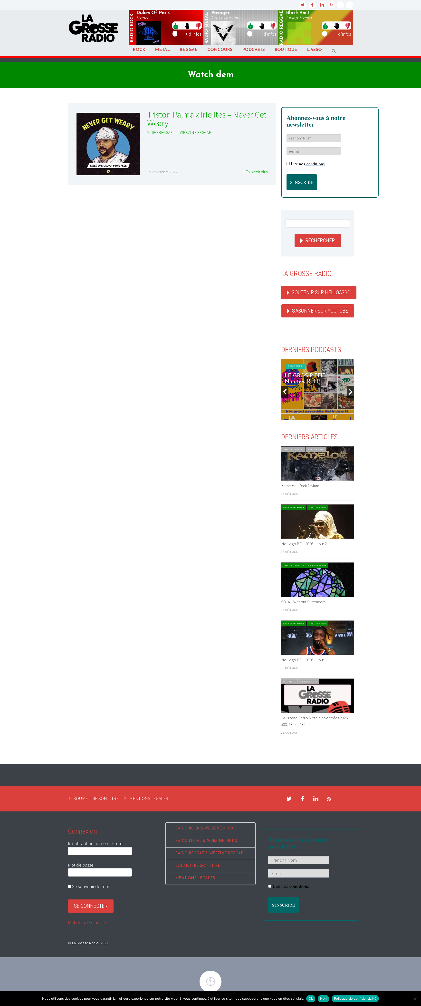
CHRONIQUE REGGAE (293, 565)
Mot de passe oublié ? (89, 922)
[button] (334, 51)
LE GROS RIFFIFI (295, 366)
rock (132, 28)
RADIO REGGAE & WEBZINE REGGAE (209, 853)
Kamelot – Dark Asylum (300, 485)
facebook (312, 5)
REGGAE (189, 50)
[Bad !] (198, 25)
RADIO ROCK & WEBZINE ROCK (204, 828)
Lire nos (308, 164)
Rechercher (320, 240)
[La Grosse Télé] (340, 5)
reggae (281, 27)
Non (323, 998)
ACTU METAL (289, 681)
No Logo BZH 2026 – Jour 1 (304, 659)
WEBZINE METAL (316, 449)
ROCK (139, 50)
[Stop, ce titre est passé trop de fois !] (187, 25)
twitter (302, 5)
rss (331, 5)
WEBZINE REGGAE (195, 132)
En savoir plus (257, 171)
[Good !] (175, 25)
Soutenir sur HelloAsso (321, 292)
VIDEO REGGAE (159, 132)
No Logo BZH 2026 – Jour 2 (304, 543)
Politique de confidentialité (355, 998)
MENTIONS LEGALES (148, 798)
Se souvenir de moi (90, 886)
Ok (311, 998)
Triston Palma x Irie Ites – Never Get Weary (207, 118)
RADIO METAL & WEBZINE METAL (207, 841)
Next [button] (350, 392)
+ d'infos (193, 34)
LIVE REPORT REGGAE (293, 507)
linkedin (322, 5)
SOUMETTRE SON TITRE (96, 798)
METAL (162, 50)
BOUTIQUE (286, 50)
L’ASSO (314, 50)
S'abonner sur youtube (320, 311)
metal (207, 28)
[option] (317, 389)
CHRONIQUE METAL (293, 449)
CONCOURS (219, 50)
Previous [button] (284, 392)
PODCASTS (253, 50)
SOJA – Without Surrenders (303, 601)
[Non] (414, 998)
